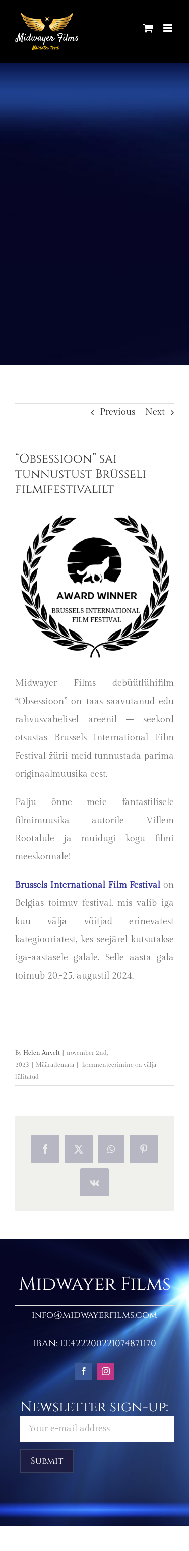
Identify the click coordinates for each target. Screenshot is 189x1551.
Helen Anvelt (41, 1052)
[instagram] (105, 1371)
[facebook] (83, 1371)
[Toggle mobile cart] (148, 28)
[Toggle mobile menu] (168, 28)
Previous (117, 412)
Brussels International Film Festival (87, 885)
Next (155, 412)
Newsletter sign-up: (94, 1407)
